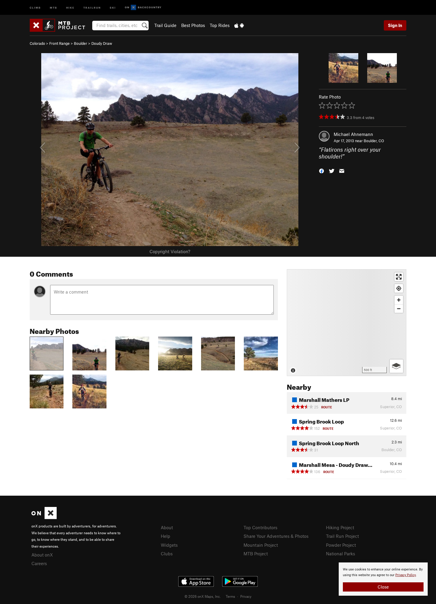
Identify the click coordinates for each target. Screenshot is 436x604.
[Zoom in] (398, 300)
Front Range (59, 43)
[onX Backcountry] (143, 7)
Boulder (80, 43)
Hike (70, 7)
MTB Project (256, 553)
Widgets (169, 545)
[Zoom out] (398, 308)
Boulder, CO (374, 140)
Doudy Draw (101, 43)
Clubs (167, 553)
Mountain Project (261, 545)
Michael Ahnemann (353, 134)
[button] (321, 170)
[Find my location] (398, 288)
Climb (35, 7)
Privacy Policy (405, 575)
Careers (39, 563)
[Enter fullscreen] (398, 276)
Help (165, 536)
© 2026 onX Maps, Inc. (202, 596)
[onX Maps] (44, 517)
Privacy (246, 596)
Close (383, 586)
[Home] (60, 25)
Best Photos (193, 25)
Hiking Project (340, 527)
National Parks (340, 553)
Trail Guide (165, 25)
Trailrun (92, 7)
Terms (230, 596)
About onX (42, 554)
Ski (113, 7)
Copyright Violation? (169, 251)
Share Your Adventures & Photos (276, 536)
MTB (53, 7)
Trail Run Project (342, 536)
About (167, 527)
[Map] (346, 322)
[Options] (396, 366)
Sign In (395, 25)
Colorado (37, 43)
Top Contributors (260, 527)
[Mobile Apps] (239, 25)
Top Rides (220, 25)
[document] (383, 579)
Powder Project (341, 545)
